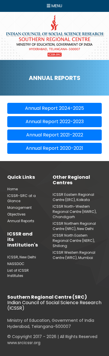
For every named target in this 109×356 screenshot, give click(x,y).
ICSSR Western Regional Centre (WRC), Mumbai (74, 255)
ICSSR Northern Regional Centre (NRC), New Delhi (74, 226)
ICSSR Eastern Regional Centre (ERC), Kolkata (73, 197)
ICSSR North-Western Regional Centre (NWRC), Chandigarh (75, 211)
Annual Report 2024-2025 (54, 108)
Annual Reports (20, 220)
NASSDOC (15, 263)
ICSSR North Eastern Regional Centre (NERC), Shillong (74, 240)
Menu (56, 6)
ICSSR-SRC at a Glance (21, 198)
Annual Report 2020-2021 (54, 148)
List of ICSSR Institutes (18, 273)
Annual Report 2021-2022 (54, 135)
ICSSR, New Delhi (21, 257)
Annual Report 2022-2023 (55, 121)
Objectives (16, 214)
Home (12, 189)
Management (19, 207)
